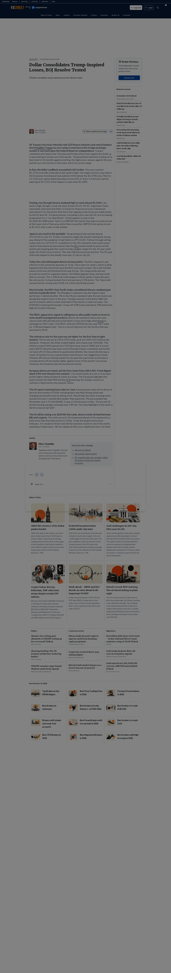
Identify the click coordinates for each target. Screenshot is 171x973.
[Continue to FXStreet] (166, 5)
